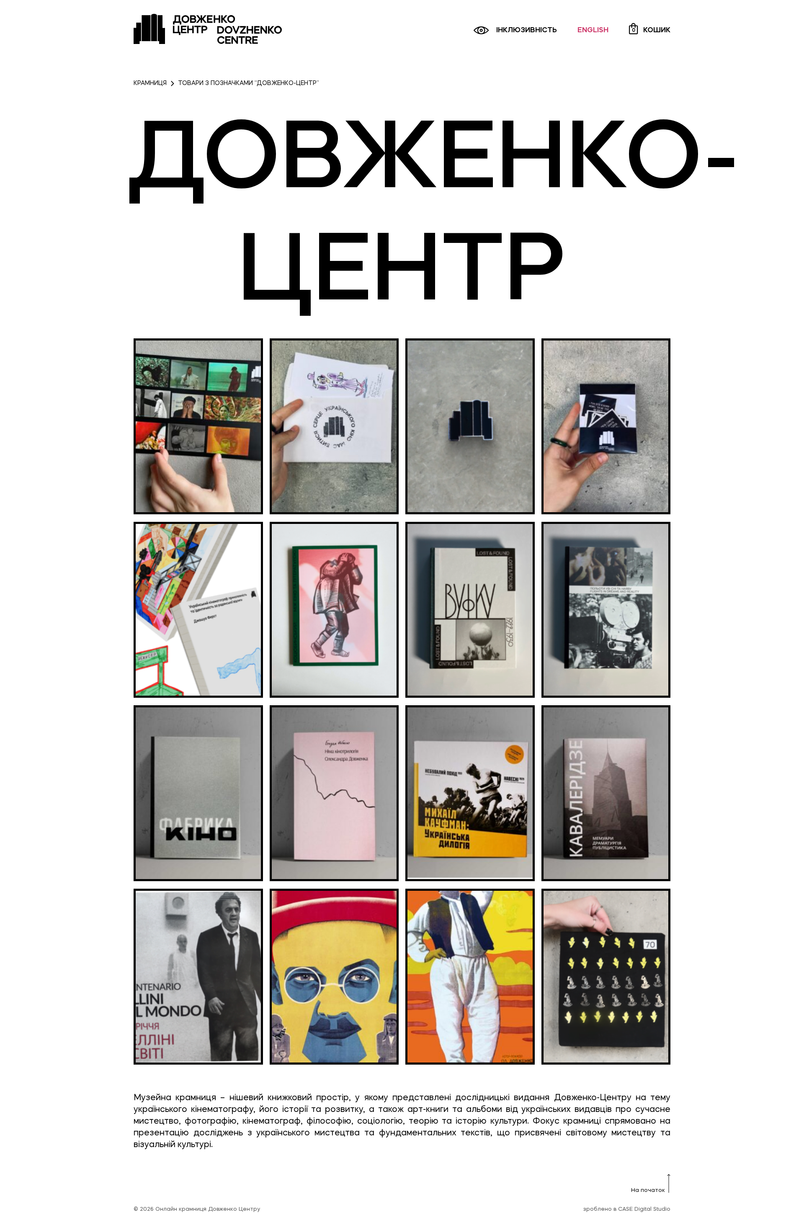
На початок (648, 1190)
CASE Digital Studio (644, 1209)
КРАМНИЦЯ (150, 83)
